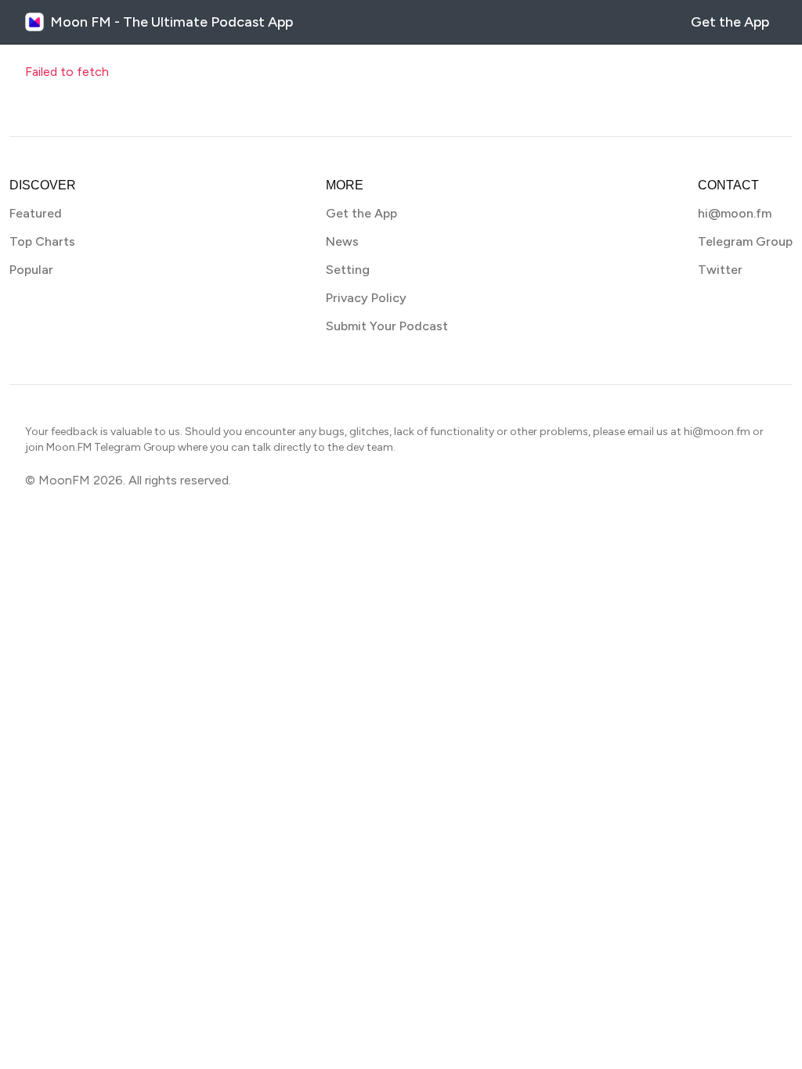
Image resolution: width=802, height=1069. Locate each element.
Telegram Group (745, 241)
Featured (35, 213)
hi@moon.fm (734, 213)
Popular (31, 269)
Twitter (720, 269)
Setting (348, 269)
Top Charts (42, 241)
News (342, 241)
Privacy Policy (366, 297)
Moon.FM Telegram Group (110, 447)
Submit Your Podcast (387, 326)
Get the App (730, 22)
